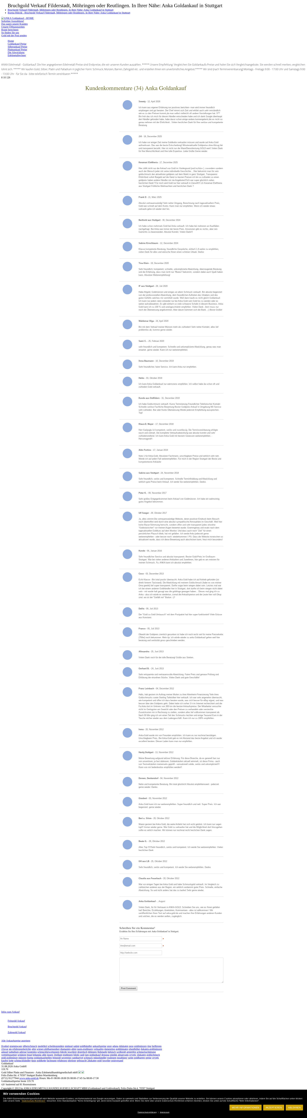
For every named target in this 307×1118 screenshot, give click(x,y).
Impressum (164, 1112)
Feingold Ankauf (16, 1020)
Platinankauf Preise (17, 49)
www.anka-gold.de (29, 1078)
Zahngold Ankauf (17, 1032)
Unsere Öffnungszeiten (13, 26)
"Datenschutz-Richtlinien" (33, 1101)
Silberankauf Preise (17, 46)
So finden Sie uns (10, 32)
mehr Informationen (245, 1107)
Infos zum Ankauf (10, 1011)
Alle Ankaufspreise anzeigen (15, 1040)
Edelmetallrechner (17, 55)
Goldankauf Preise (17, 43)
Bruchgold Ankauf (17, 1026)
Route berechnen (9, 29)
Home (11, 41)
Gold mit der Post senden (14, 35)
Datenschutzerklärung (147, 1112)
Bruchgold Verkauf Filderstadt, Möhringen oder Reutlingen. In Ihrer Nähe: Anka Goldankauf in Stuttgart (60, 9)
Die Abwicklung (16, 52)
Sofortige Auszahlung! (12, 21)
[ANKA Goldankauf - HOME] (17, 18)
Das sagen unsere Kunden (14, 24)
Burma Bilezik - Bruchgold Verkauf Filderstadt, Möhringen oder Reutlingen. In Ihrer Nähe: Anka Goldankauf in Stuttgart (69, 12)
